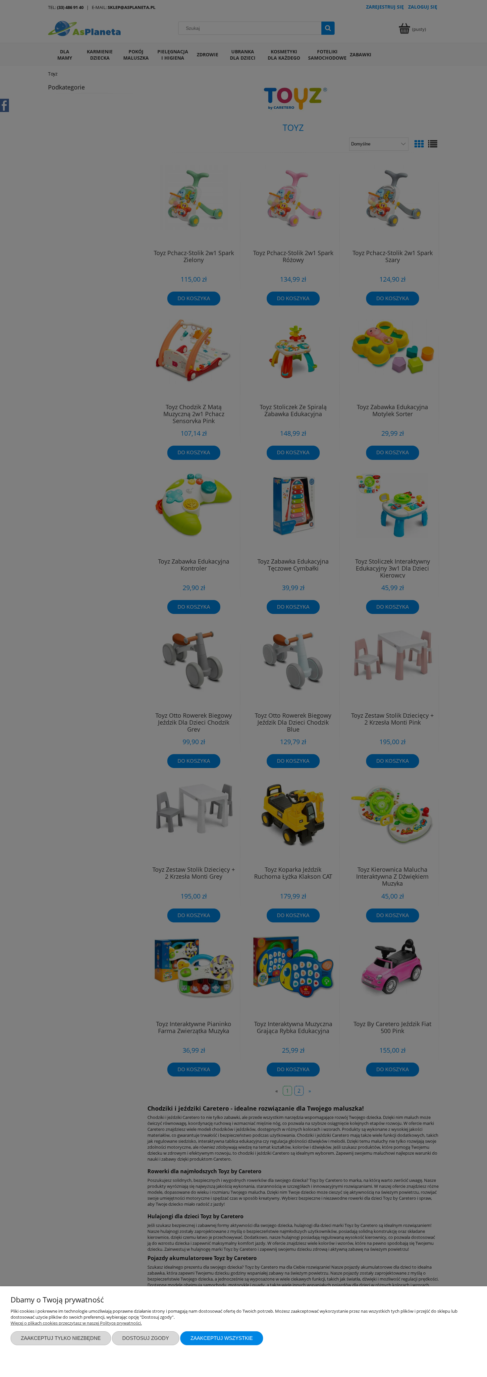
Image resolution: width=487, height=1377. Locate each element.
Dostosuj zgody (145, 1338)
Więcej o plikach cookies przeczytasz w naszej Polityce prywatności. (76, 1323)
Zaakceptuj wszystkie (221, 1338)
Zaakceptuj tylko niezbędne (61, 1338)
